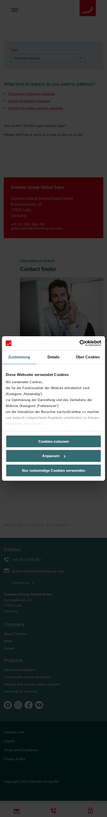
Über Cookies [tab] (88, 357)
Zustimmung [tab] (19, 357)
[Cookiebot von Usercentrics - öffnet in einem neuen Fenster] (79, 343)
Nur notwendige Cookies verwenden (53, 470)
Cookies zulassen (53, 441)
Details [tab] (54, 357)
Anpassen (50, 456)
